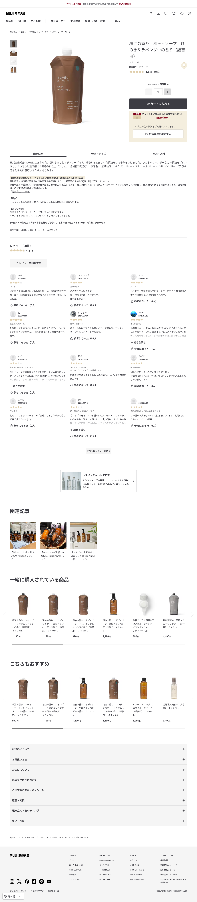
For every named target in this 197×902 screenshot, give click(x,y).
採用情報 (164, 860)
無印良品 (13, 32)
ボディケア (43, 32)
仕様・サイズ (98, 153)
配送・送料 (159, 153)
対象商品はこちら (20, 191)
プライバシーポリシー (19, 890)
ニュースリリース (167, 855)
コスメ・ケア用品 (28, 32)
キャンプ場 (104, 865)
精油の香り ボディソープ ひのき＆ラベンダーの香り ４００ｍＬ (113, 625)
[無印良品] (19, 855)
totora (141, 312)
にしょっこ (83, 312)
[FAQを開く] (181, 13)
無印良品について (167, 869)
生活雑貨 (75, 21)
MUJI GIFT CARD (137, 869)
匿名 (80, 356)
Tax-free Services (137, 879)
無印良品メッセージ (168, 865)
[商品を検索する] (151, 13)
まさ (141, 275)
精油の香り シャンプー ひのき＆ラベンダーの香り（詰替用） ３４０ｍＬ (23, 625)
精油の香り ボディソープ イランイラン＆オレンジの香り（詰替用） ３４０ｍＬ (83, 625)
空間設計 (72, 874)
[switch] (184, 65)
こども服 (36, 21)
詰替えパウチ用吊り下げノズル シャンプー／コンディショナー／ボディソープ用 (143, 625)
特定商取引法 (53, 890)
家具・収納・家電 (95, 21)
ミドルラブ (83, 275)
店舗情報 (72, 855)
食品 (117, 21)
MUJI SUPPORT (76, 869)
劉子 (20, 312)
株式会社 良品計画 (168, 874)
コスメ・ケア (58, 21)
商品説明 (38, 153)
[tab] (13, 43)
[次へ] (194, 615)
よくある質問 (74, 879)
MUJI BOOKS (105, 874)
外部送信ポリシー (38, 890)
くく (20, 356)
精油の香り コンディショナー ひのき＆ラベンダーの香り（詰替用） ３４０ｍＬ (53, 625)
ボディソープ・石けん (61, 32)
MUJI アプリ (135, 855)
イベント (72, 860)
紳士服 (22, 21)
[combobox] (13, 896)
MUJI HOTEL (104, 879)
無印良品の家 (105, 855)
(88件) (157, 71)
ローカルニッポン (76, 865)
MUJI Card (134, 865)
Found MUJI (104, 869)
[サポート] (189, 13)
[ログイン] (158, 13)
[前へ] (3, 615)
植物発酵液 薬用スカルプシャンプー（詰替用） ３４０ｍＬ (174, 624)
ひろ (20, 275)
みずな (142, 356)
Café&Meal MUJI (106, 860)
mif (79, 399)
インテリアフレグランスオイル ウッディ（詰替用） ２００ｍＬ (143, 709)
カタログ (133, 860)
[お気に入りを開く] (165, 13)
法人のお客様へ (136, 874)
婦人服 (10, 21)
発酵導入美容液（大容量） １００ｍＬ (174, 706)
